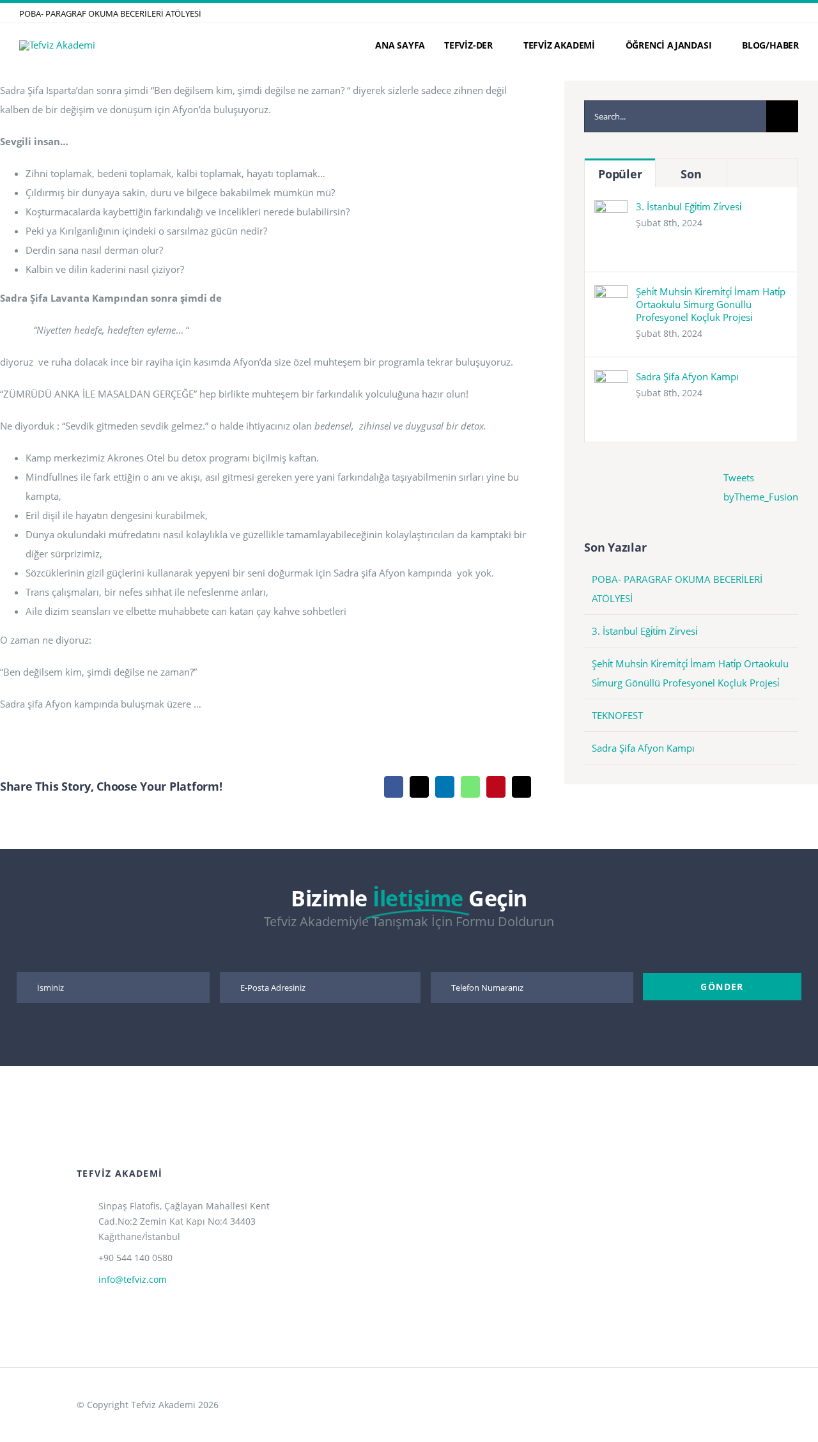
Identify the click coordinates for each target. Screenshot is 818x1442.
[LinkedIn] (445, 787)
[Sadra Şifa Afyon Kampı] (611, 379)
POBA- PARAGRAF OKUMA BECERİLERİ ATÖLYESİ (110, 13)
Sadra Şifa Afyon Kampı (687, 376)
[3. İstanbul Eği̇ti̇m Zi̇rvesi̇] (611, 209)
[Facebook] (393, 787)
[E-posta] (521, 787)
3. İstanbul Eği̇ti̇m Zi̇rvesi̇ (688, 206)
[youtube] (697, 1393)
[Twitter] (419, 787)
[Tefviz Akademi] (57, 44)
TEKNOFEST (617, 715)
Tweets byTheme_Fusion (760, 487)
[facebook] (733, 13)
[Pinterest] (496, 787)
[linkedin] (795, 13)
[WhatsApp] (470, 787)
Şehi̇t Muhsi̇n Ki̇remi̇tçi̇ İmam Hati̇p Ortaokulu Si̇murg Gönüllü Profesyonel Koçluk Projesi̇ (710, 304)
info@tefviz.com (132, 1279)
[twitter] (754, 13)
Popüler (620, 174)
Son (691, 174)
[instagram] (774, 13)
